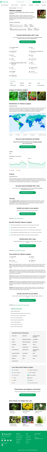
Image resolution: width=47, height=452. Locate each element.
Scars (34, 358)
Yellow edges (35, 347)
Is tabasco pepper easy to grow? (17, 324)
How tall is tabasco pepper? (16, 322)
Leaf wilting (24, 344)
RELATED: (16, 218)
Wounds (23, 355)
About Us (37, 5)
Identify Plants (23, 5)
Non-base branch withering (36, 350)
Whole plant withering (26, 341)
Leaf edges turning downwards (36, 336)
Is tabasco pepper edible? (15, 311)
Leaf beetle (14, 344)
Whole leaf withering (15, 353)
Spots (23, 358)
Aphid (34, 353)
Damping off (24, 335)
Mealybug (14, 358)
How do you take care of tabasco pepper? (18, 315)
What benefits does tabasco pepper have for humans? (20, 313)
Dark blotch (35, 341)
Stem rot (13, 341)
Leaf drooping (24, 353)
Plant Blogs (31, 5)
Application (44, 5)
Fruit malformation (15, 349)
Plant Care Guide (19, 437)
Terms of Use (28, 437)
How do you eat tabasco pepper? (17, 317)
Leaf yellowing (35, 339)
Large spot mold (15, 360)
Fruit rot (13, 339)
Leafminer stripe (25, 349)
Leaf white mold (25, 347)
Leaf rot (34, 344)
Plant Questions (18, 439)
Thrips (13, 347)
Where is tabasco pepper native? (17, 326)
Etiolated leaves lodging (26, 339)
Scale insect (35, 355)
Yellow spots (14, 335)
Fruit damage (14, 355)
